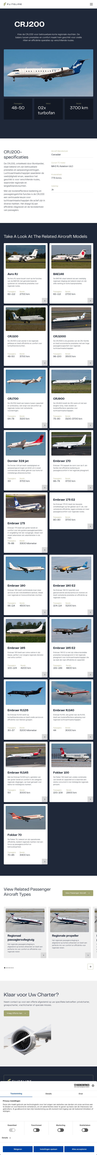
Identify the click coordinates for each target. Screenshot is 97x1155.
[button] (90, 4)
